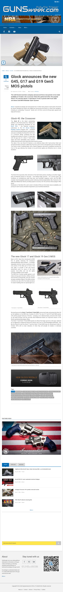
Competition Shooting (42, 391)
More (25, 27)
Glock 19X (14, 126)
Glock (13, 106)
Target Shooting (26, 399)
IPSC (42, 393)
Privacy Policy (37, 589)
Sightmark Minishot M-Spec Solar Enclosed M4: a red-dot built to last (33, 469)
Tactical (51, 397)
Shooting (26, 397)
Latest (6, 464)
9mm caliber (19, 391)
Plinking (43, 395)
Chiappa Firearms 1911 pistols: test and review (27, 489)
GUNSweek (6, 81)
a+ (8, 20)
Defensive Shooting (16, 393)
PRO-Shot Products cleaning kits (23, 499)
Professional (49, 395)
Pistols (37, 91)
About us (20, 589)
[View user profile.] (6, 76)
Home (5, 27)
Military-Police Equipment (17, 395)
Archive (21, 464)
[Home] (31, 8)
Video (19, 27)
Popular (13, 464)
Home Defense (36, 393)
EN (57, 2)
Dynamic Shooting (26, 393)
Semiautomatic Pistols (17, 397)
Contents (12, 27)
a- (5, 20)
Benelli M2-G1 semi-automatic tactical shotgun (27, 479)
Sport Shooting (44, 397)
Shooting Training (34, 397)
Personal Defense (30, 395)
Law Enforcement (48, 393)
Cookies (43, 589)
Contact (25, 589)
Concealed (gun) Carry (54, 391)
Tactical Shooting (16, 399)
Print (7, 17)
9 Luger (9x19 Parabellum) (29, 391)
